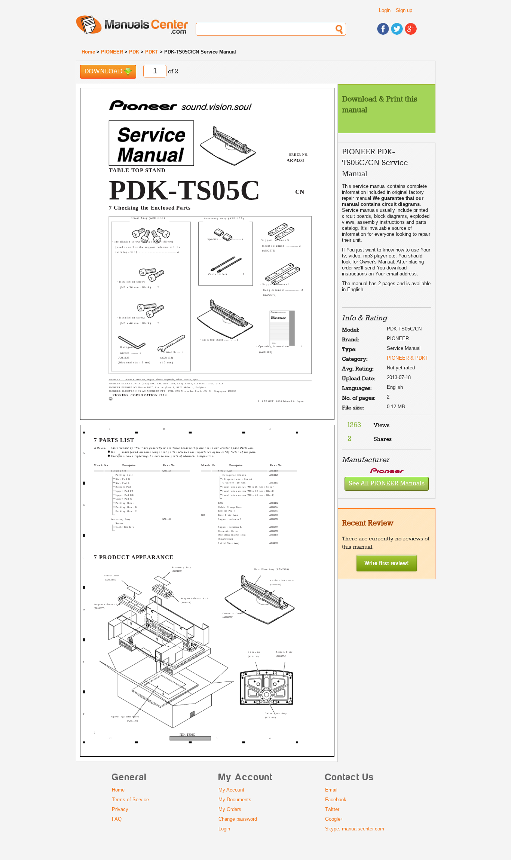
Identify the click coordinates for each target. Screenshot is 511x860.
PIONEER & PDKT (407, 358)
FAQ (117, 819)
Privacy (120, 809)
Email (331, 790)
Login (385, 10)
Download (104, 72)
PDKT (151, 52)
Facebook (335, 799)
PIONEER (112, 52)
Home (88, 52)
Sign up (404, 10)
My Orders (229, 809)
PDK (134, 52)
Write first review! (386, 563)
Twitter (332, 809)
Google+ (334, 819)
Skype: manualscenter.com (354, 829)
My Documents (234, 799)
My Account (231, 790)
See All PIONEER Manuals (387, 484)
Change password (237, 819)
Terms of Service (130, 799)
